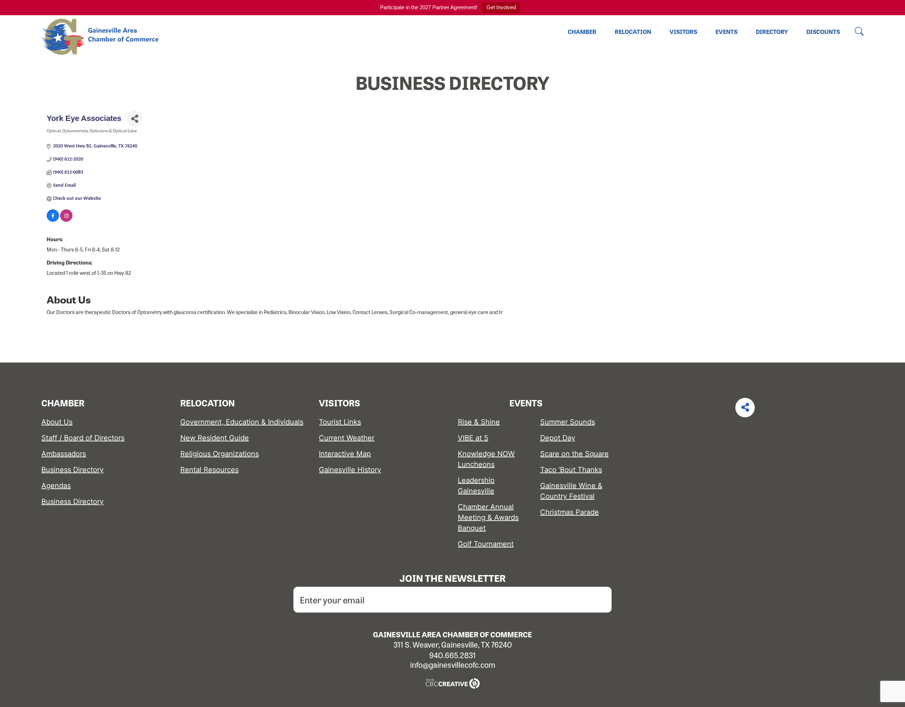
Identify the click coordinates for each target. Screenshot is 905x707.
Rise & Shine (479, 422)
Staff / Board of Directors (82, 438)
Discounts (823, 32)
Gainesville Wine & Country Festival (571, 490)
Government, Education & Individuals (241, 422)
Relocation (633, 32)
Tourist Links (340, 422)
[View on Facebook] (53, 220)
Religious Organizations (219, 454)
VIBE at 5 (473, 438)
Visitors (683, 32)
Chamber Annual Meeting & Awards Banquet (488, 517)
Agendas (56, 485)
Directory (772, 32)
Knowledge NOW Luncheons (486, 459)
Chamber (582, 32)
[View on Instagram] (66, 220)
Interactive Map (345, 454)
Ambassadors (63, 454)
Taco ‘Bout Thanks (571, 469)
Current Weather (346, 438)
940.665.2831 (452, 655)
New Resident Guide (214, 438)
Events (726, 32)
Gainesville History (350, 469)
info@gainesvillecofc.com (452, 664)
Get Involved (501, 7)
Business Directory (72, 469)
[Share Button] (134, 119)
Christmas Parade (569, 512)
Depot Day (557, 438)
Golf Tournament (486, 544)
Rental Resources (209, 469)
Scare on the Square (574, 454)
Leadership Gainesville (476, 485)
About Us (56, 422)
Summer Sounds (567, 422)
